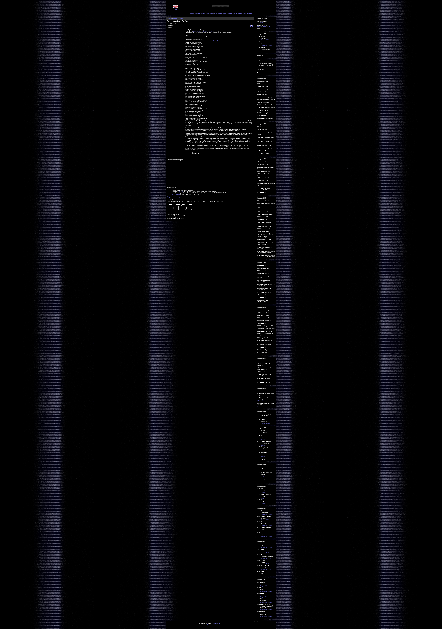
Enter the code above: (174, 214)
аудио (207, 13)
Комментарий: (171, 187)
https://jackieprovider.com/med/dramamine (204, 31)
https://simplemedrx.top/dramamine (209, 40)
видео (211, 13)
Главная (169, 18)
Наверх (170, 157)
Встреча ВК (264, 40)
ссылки (229, 13)
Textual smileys (176, 194)
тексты (220, 13)
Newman (219, 624)
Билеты (270, 40)
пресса (225, 13)
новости (192, 13)
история (197, 13)
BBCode (180, 191)
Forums (175, 18)
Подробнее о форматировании (175, 197)
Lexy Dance (210, 624)
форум (244, 13)
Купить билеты (265, 417)
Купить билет (260, 400)
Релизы (181, 18)
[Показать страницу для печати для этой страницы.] (251, 25)
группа (203, 13)
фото (215, 13)
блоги (240, 13)
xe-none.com (216, 623)
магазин (235, 13)
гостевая (249, 13)
